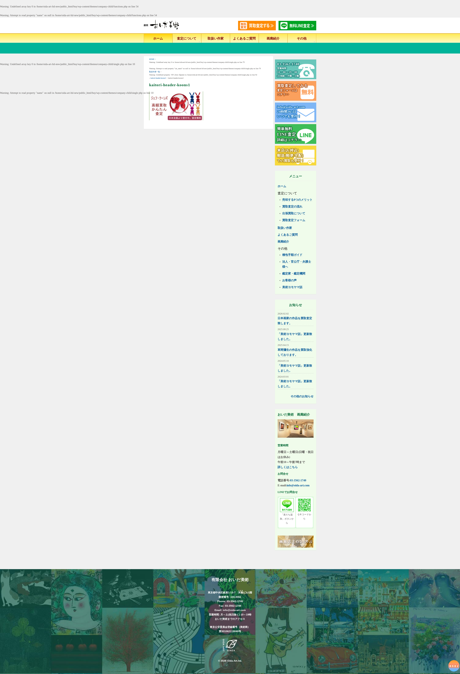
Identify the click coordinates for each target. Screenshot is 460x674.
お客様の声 (289, 280)
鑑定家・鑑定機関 (293, 273)
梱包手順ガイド (292, 254)
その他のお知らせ (302, 396)
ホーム (158, 38)
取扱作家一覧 (154, 72)
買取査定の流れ (292, 206)
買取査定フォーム (293, 220)
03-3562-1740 (298, 480)
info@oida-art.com (298, 485)
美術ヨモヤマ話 (292, 287)
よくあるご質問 (244, 38)
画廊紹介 (273, 38)
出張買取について (293, 213)
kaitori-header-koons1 (158, 78)
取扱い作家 (216, 38)
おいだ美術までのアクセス (230, 618)
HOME (151, 59)
